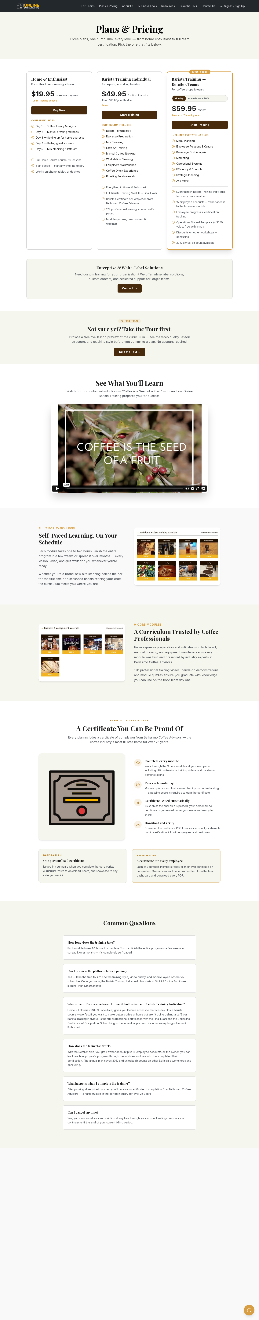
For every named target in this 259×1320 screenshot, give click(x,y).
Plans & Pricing (108, 6)
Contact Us (208, 6)
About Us (127, 6)
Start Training (129, 114)
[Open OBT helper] (249, 1310)
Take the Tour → (130, 351)
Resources (168, 6)
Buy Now (59, 110)
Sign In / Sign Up (234, 6)
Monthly (179, 98)
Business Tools (147, 6)
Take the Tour (188, 6)
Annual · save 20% (198, 98)
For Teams (88, 6)
